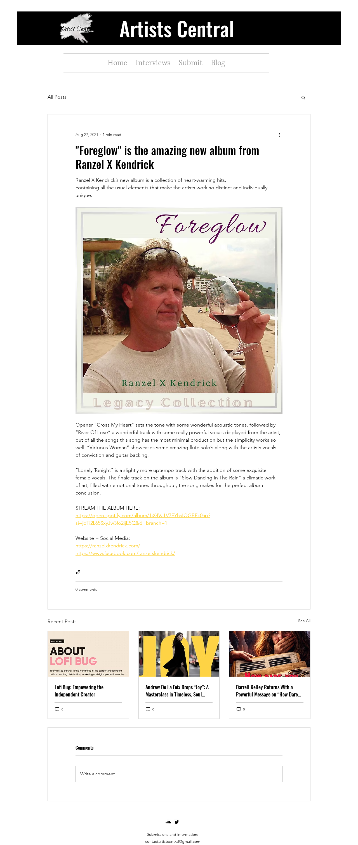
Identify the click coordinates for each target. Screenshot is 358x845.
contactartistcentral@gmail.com (172, 841)
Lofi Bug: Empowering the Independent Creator (79, 690)
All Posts (57, 97)
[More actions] (279, 134)
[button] (303, 97)
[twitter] (177, 822)
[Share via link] (78, 572)
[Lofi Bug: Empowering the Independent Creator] (88, 654)
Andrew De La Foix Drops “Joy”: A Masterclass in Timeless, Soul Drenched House (177, 690)
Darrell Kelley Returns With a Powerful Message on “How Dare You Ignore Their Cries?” (267, 690)
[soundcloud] (168, 822)
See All (304, 620)
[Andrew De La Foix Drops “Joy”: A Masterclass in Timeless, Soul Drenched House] (179, 654)
